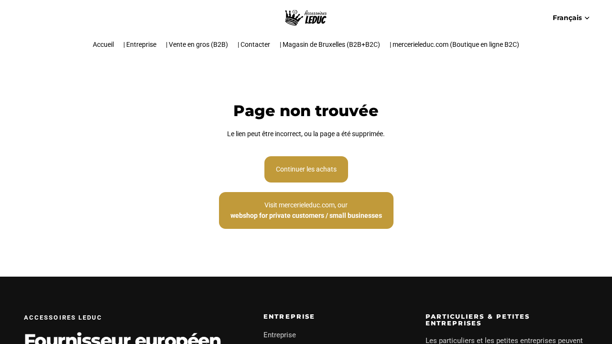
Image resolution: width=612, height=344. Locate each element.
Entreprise (279, 335)
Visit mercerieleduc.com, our (306, 210)
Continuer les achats (306, 169)
